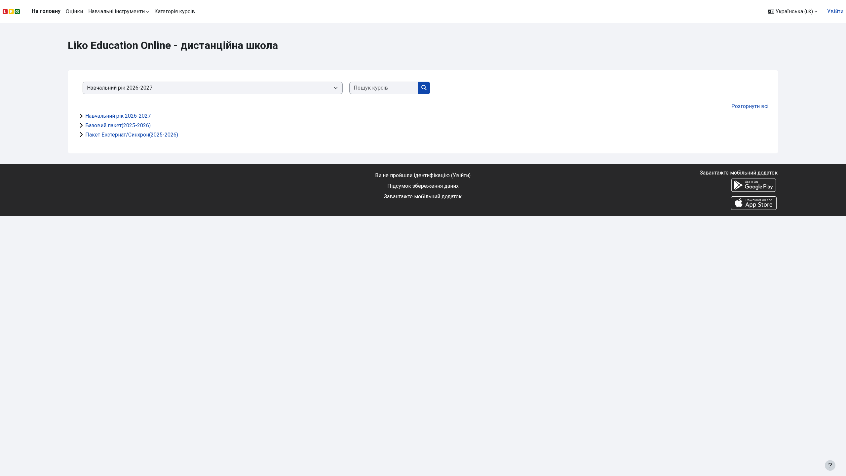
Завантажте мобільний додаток (423, 196)
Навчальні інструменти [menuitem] (116, 11)
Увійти (835, 11)
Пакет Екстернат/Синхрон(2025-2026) (131, 135)
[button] (792, 11)
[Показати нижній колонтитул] (830, 465)
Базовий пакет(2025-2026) (118, 125)
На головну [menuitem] (46, 11)
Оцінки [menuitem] (74, 11)
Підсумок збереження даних (423, 186)
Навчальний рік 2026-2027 (118, 116)
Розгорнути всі (749, 106)
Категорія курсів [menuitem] (174, 11)
